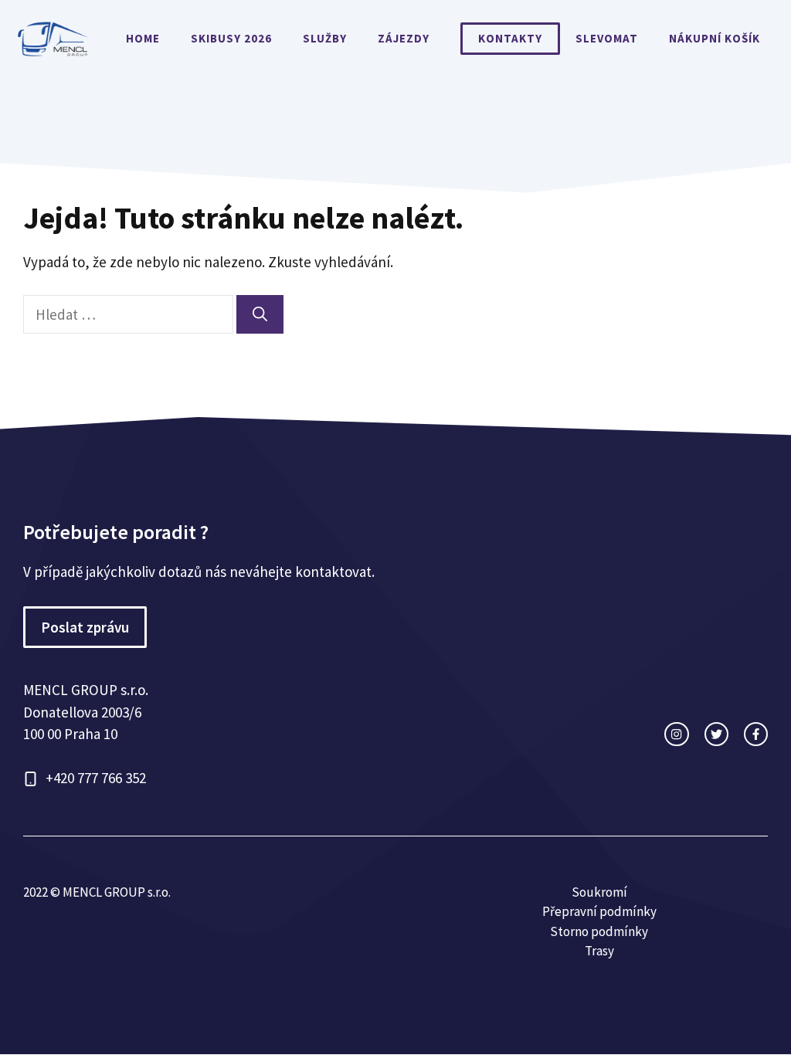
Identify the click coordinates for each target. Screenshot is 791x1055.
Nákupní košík (714, 38)
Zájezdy (403, 38)
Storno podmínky (599, 931)
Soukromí (599, 892)
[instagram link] (676, 734)
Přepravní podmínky (599, 911)
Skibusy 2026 (231, 38)
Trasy (599, 950)
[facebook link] (756, 734)
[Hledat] (259, 314)
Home (143, 38)
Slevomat (606, 38)
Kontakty (510, 38)
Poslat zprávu (85, 627)
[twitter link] (716, 734)
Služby (325, 38)
